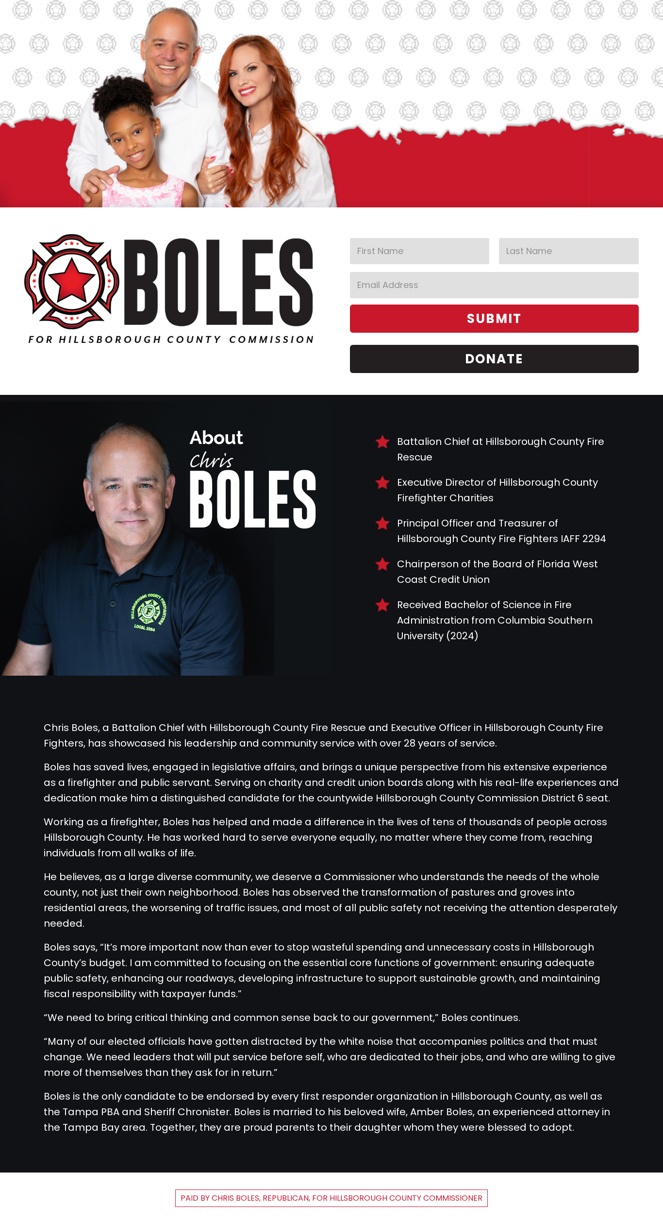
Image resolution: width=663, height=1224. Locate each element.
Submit (494, 318)
